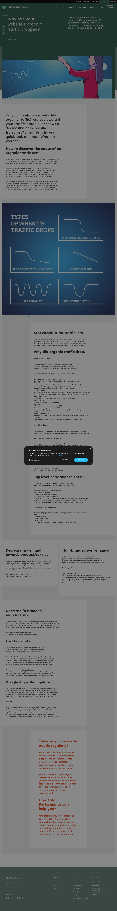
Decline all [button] (66, 460)
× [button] (90, 448)
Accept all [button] (81, 460)
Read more (59, 455)
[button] (34, 460)
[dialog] (58, 455)
